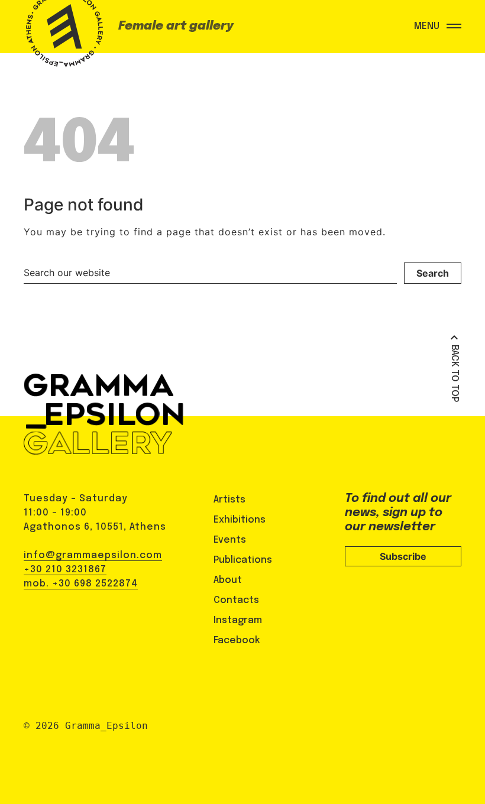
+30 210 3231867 (65, 570)
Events (230, 540)
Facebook (237, 641)
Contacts (236, 600)
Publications (243, 560)
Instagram (238, 620)
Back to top (455, 373)
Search (432, 273)
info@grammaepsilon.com (93, 555)
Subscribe (403, 556)
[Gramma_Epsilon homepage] (62, 38)
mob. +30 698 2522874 (81, 584)
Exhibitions (240, 520)
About (228, 580)
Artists (229, 500)
